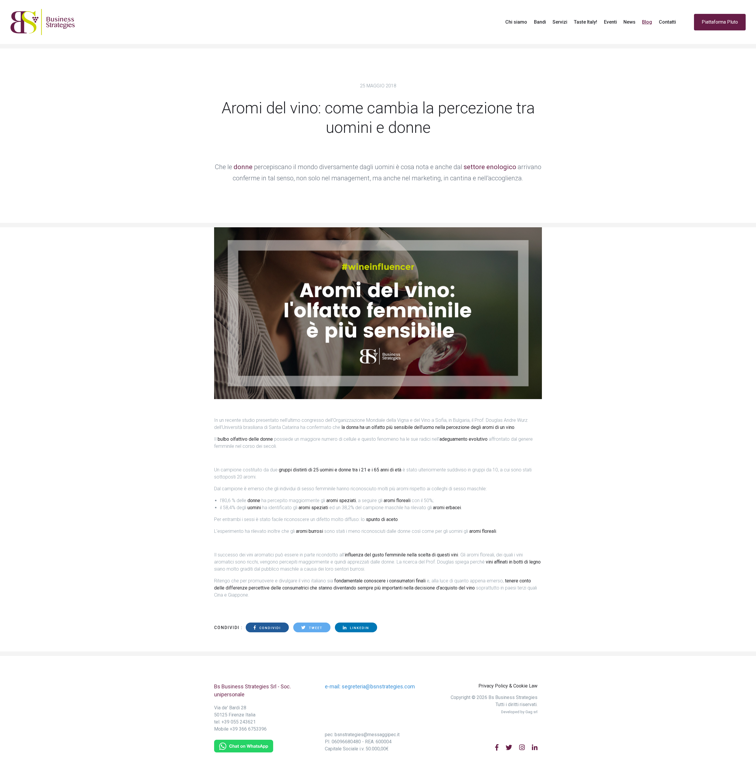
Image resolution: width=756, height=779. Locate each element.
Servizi (560, 22)
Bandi (540, 22)
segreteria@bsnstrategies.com (378, 686)
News (629, 22)
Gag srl (531, 712)
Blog (648, 22)
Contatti (667, 22)
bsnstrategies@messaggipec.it (367, 734)
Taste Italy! (585, 22)
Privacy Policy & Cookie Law (507, 686)
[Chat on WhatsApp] (243, 746)
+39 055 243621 (238, 722)
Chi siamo (516, 22)
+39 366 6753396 (248, 729)
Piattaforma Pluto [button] (720, 22)
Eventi (610, 22)
